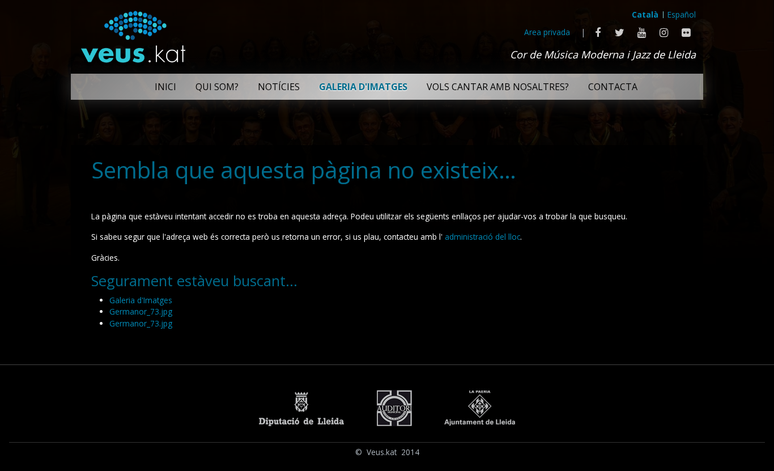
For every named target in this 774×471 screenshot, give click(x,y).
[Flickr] (686, 32)
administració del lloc (482, 236)
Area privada (547, 32)
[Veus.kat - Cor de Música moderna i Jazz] (132, 34)
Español (681, 14)
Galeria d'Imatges (140, 300)
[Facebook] (597, 32)
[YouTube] (642, 32)
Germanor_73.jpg (140, 311)
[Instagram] (664, 32)
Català (645, 14)
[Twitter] (620, 32)
